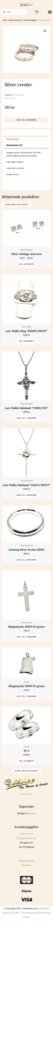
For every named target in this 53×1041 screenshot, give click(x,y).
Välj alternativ (26, 264)
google (32, 813)
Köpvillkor (26, 865)
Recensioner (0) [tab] (14, 145)
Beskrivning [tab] (12, 139)
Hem (5, 20)
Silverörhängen (30, 20)
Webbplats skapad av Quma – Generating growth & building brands (26, 913)
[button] (50, 12)
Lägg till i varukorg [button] (26, 418)
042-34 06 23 (26, 833)
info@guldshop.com (26, 838)
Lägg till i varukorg (26, 119)
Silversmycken (15, 20)
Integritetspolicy (27, 861)
